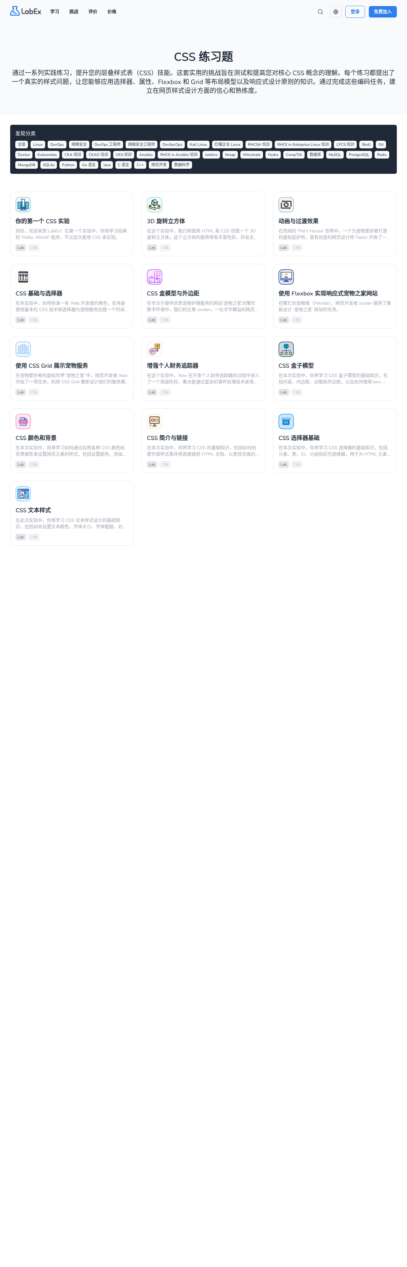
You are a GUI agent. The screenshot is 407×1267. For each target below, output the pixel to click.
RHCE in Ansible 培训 (178, 154)
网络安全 (79, 144)
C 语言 (123, 164)
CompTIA (294, 154)
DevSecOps (172, 144)
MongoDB (26, 164)
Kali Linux (198, 144)
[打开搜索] (320, 12)
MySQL (335, 154)
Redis (382, 154)
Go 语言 (89, 164)
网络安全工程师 (141, 144)
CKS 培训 (124, 154)
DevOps (57, 144)
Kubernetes (47, 154)
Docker (24, 154)
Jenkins (211, 154)
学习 (54, 12)
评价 (92, 12)
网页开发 (159, 164)
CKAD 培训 (98, 154)
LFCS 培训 (345, 144)
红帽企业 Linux (227, 144)
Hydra (273, 154)
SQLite (48, 164)
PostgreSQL (359, 154)
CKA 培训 (73, 154)
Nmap (230, 154)
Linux (38, 144)
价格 (111, 12)
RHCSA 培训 (259, 144)
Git (380, 144)
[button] (335, 12)
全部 (21, 144)
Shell (366, 144)
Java (106, 164)
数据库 (315, 154)
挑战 (73, 12)
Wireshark (251, 154)
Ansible (146, 154)
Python (68, 164)
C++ (140, 164)
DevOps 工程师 (107, 144)
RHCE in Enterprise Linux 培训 (303, 144)
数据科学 (182, 164)
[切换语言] (335, 12)
